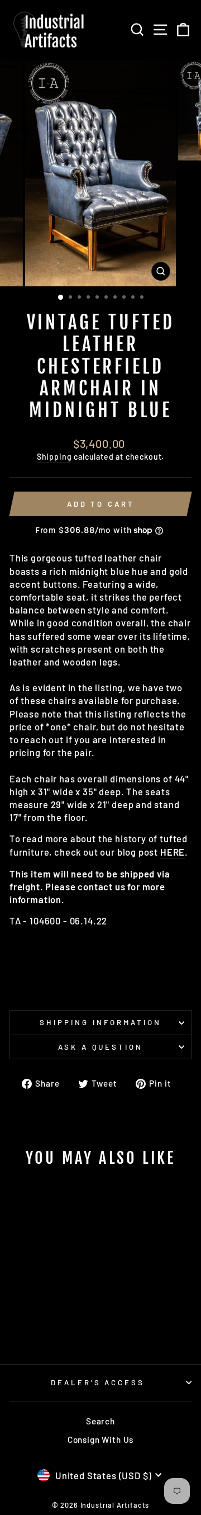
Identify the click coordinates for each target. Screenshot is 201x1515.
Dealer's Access (98, 1382)
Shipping (54, 456)
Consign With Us (100, 1439)
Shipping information (100, 1022)
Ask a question (100, 1046)
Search (100, 1421)
